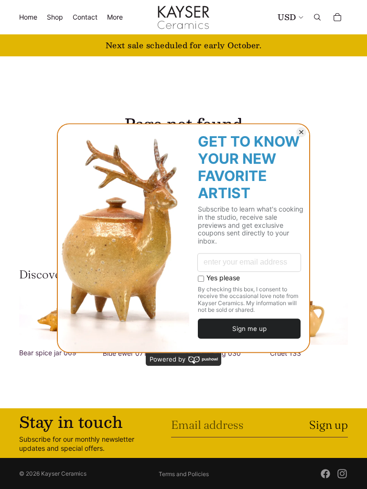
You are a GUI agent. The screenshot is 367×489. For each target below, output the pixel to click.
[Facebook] (325, 473)
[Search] (317, 17)
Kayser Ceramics (63, 473)
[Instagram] (342, 473)
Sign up (328, 425)
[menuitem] (115, 17)
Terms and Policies (184, 474)
